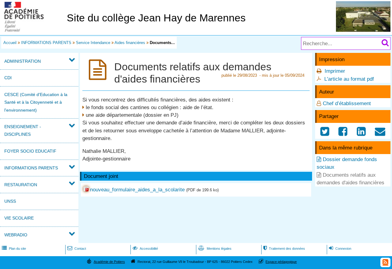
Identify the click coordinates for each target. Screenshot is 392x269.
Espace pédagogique (281, 261)
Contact (76, 248)
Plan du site (14, 248)
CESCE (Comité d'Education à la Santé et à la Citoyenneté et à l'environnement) (35, 102)
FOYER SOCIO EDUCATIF (30, 151)
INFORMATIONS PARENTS (46, 42)
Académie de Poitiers (109, 261)
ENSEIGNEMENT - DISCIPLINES (22, 130)
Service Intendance (93, 42)
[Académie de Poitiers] (32, 30)
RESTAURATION (20, 184)
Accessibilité (145, 248)
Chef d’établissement (347, 103)
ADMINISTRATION (22, 61)
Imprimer (335, 71)
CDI (8, 77)
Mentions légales (215, 248)
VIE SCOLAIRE (19, 218)
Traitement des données (284, 248)
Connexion (340, 248)
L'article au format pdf (349, 79)
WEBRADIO (15, 234)
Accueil (10, 42)
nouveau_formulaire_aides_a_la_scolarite (137, 190)
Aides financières (130, 42)
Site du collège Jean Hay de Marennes (156, 18)
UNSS (10, 201)
